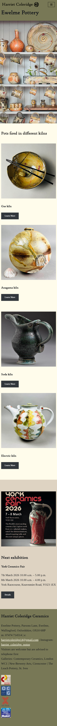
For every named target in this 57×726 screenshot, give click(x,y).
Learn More (10, 216)
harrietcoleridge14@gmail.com (19, 639)
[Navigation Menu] (51, 4)
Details (8, 595)
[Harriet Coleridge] (21, 4)
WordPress (30, 722)
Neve (5, 722)
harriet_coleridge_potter (15, 644)
